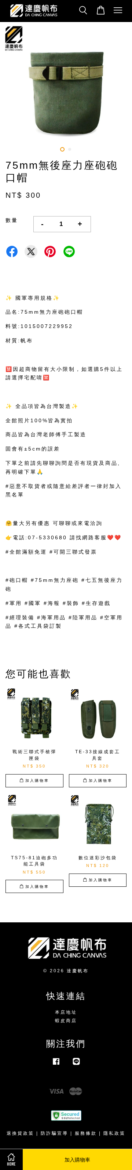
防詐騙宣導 (54, 1133)
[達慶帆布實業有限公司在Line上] (76, 1065)
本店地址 (66, 1012)
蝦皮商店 (66, 1020)
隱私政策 (114, 1133)
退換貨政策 (20, 1133)
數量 (12, 220)
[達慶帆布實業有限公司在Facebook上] (56, 1065)
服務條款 (86, 1133)
